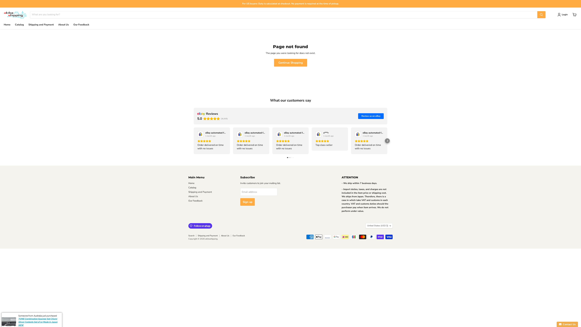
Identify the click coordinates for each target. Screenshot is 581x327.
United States (377, 225)
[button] (193, 140)
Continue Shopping (290, 62)
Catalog (19, 24)
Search (191, 235)
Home (7, 24)
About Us (63, 24)
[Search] (541, 14)
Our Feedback (81, 24)
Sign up (247, 202)
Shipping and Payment (41, 24)
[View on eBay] (200, 134)
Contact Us (568, 324)
